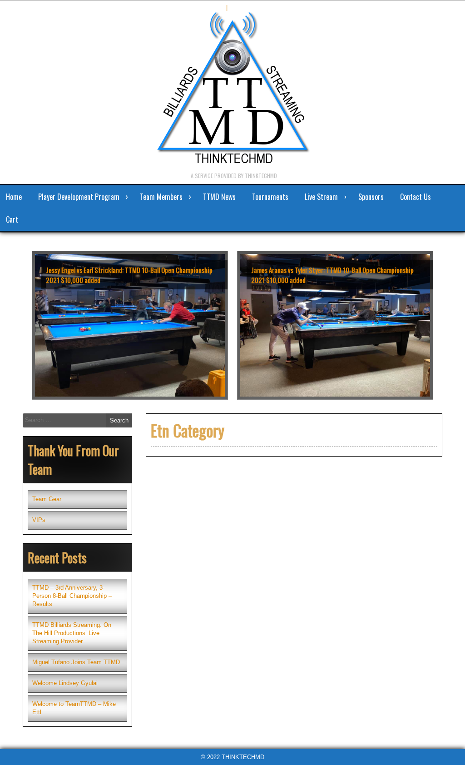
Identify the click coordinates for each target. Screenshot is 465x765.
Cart (12, 219)
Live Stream (321, 196)
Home (14, 196)
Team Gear (46, 499)
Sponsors (371, 196)
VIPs (38, 520)
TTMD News (219, 196)
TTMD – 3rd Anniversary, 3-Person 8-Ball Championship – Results (72, 595)
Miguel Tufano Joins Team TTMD (76, 662)
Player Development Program (78, 196)
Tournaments (270, 196)
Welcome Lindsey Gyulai (65, 683)
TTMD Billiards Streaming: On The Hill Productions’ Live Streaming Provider (71, 633)
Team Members (161, 196)
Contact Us (415, 196)
